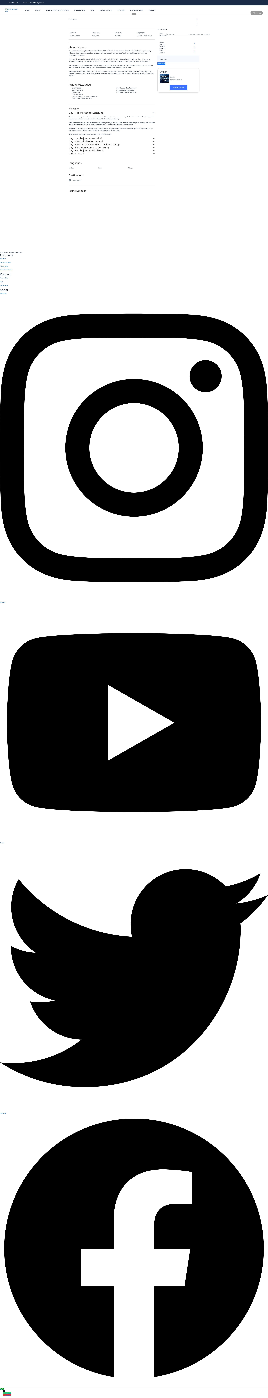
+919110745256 (13, 3)
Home (27, 10)
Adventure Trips (136, 10)
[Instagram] (4, 1395)
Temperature (76, 153)
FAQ (1, 282)
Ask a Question (178, 88)
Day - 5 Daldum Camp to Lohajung (89, 147)
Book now (161, 64)
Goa (92, 10)
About (38, 10)
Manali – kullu (106, 10)
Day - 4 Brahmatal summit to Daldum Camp (94, 144)
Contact (152, 10)
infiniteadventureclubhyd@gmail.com (33, 3)
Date (161, 33)
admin (172, 77)
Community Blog (5, 262)
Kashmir (121, 10)
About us (3, 259)
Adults (162, 42)
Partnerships (4, 278)
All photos (257, 13)
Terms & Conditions (6, 270)
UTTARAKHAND (79, 10)
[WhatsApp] (4, 1393)
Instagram (8, 1395)
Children (162, 46)
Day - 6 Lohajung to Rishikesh (86, 150)
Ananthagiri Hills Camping (57, 10)
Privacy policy (4, 266)
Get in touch (4, 285)
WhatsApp (8, 1393)
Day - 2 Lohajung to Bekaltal (85, 138)
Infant (161, 50)
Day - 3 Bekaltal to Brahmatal (86, 141)
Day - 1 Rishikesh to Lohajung (86, 112)
